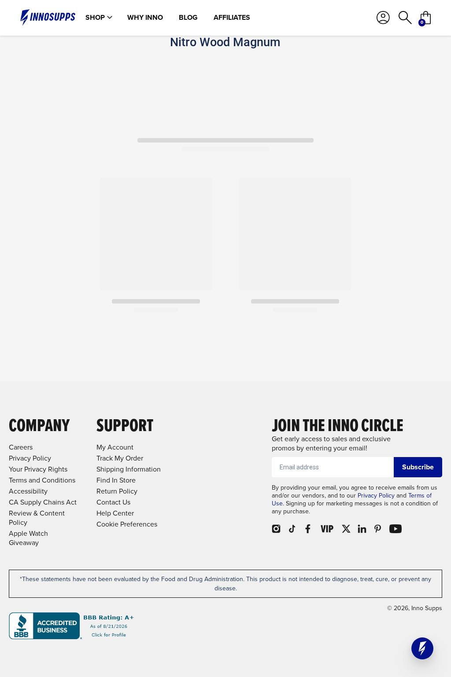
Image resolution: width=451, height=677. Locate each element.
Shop (95, 17)
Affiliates (232, 17)
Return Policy (116, 491)
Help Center (115, 513)
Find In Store (116, 480)
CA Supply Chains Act (43, 502)
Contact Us (113, 502)
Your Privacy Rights (38, 469)
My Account (114, 447)
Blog (188, 17)
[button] (422, 648)
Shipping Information (128, 469)
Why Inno (145, 17)
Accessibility (28, 491)
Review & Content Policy (37, 517)
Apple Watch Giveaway (28, 538)
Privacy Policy (376, 495)
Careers (21, 447)
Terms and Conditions (42, 480)
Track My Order (119, 458)
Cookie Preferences (126, 524)
